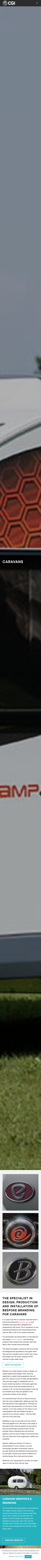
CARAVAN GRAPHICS (14, 1540)
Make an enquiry (13, 1365)
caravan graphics (17, 1339)
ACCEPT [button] (28, 1556)
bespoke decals (24, 1322)
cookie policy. (19, 1556)
